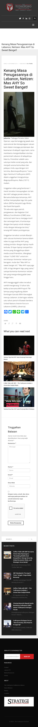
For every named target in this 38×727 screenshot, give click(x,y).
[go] (31, 539)
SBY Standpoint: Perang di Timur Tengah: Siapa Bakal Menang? (22, 575)
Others (30, 63)
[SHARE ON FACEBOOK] (9, 323)
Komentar (12, 443)
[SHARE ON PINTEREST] (16, 323)
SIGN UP (27, 656)
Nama (10, 467)
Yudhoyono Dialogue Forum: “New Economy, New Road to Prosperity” (22, 622)
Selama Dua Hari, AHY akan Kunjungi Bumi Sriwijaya (19, 409)
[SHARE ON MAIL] (20, 323)
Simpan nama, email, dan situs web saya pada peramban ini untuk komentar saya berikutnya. (18, 497)
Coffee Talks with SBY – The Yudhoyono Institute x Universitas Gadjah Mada (22, 590)
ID (27, 63)
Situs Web (11, 483)
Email (10, 475)
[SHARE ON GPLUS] (12, 323)
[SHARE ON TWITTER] (5, 323)
